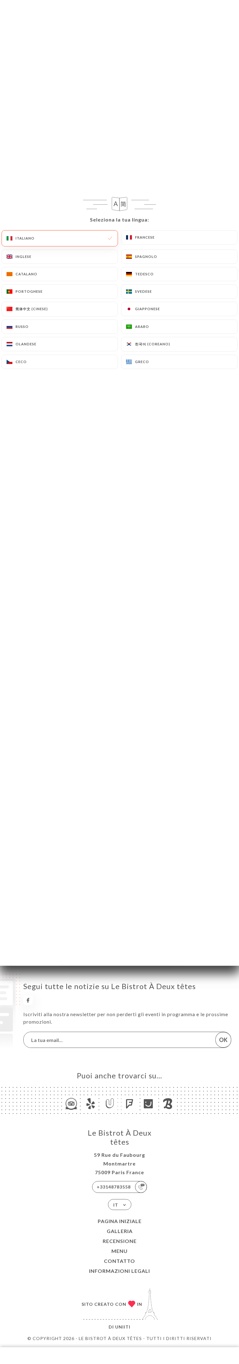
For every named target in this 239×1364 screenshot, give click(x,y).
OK (223, 1039)
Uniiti (122, 1326)
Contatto (119, 1261)
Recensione (120, 1241)
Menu (119, 1251)
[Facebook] (28, 1000)
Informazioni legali (119, 1271)
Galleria (120, 1231)
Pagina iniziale (120, 1221)
